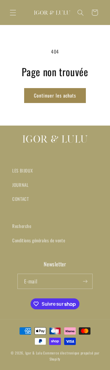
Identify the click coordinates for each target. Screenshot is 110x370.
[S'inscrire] (85, 281)
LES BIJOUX (22, 170)
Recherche (21, 225)
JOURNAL (20, 184)
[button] (13, 12)
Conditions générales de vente (38, 240)
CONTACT (20, 198)
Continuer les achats (55, 95)
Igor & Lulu (33, 352)
